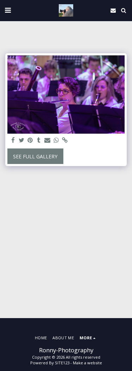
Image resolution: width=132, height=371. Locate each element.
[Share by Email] (47, 140)
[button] (8, 10)
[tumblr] (39, 140)
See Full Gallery (35, 156)
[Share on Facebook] (13, 140)
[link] (65, 140)
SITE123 (62, 362)
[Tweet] (22, 140)
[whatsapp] (56, 140)
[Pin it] (30, 140)
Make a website (87, 362)
